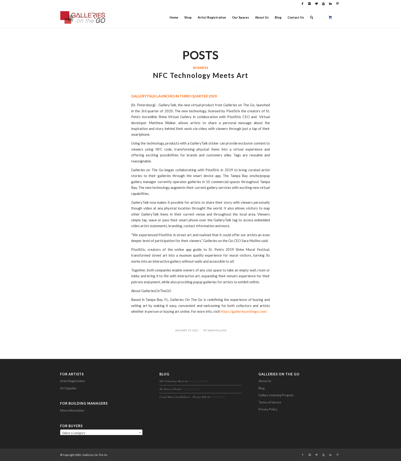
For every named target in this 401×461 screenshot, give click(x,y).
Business (200, 68)
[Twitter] (316, 3)
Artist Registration (72, 381)
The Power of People (170, 389)
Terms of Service (270, 402)
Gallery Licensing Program (276, 395)
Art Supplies (68, 388)
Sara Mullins (216, 330)
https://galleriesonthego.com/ (244, 311)
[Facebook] (302, 3)
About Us (265, 381)
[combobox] (101, 432)
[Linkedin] (330, 3)
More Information (72, 410)
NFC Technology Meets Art (200, 75)
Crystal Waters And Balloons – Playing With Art (184, 397)
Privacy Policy (268, 409)
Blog (262, 388)
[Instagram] (309, 3)
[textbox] (101, 433)
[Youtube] (323, 3)
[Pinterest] (337, 3)
